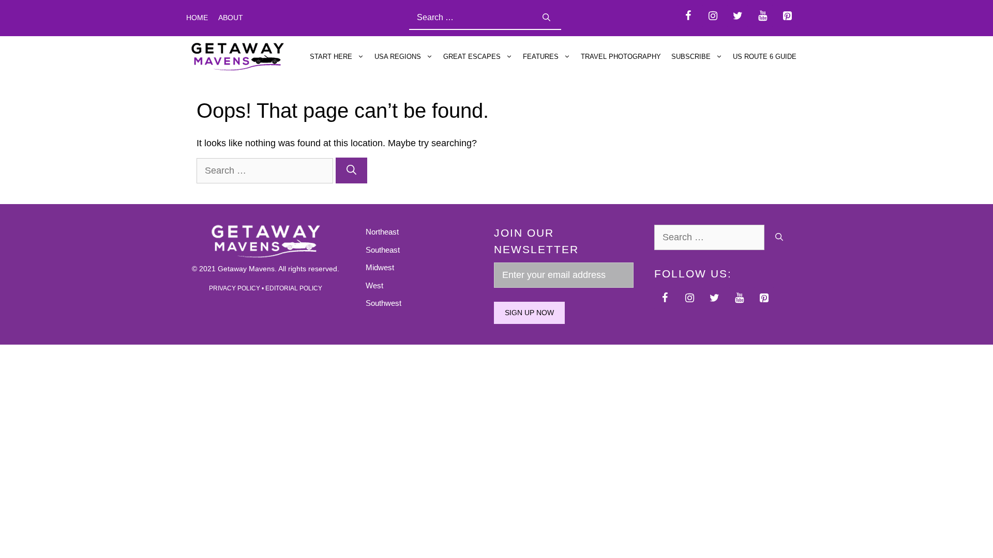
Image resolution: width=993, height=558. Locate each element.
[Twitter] (737, 16)
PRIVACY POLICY (234, 288)
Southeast (383, 249)
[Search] (546, 17)
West (374, 285)
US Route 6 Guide (764, 56)
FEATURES (541, 56)
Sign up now (529, 312)
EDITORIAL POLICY (293, 288)
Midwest (380, 267)
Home (197, 17)
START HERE (331, 56)
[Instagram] (712, 16)
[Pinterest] (787, 16)
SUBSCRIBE (691, 56)
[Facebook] (688, 16)
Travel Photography (621, 56)
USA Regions (397, 56)
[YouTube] (762, 16)
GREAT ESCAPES (472, 56)
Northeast (382, 231)
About (230, 17)
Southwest (383, 303)
